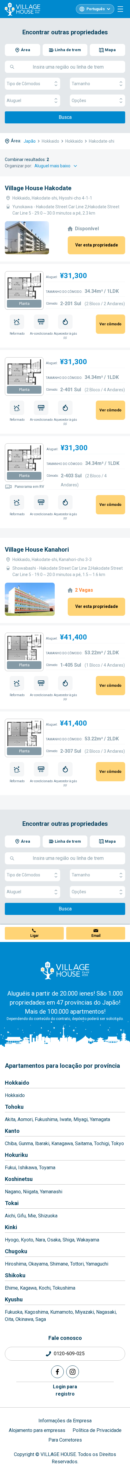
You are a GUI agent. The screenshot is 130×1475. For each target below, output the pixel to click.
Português (95, 9)
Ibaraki (42, 1143)
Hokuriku (16, 1155)
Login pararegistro (65, 1390)
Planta (24, 304)
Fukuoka (13, 1312)
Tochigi (101, 1143)
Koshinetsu (19, 1179)
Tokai (12, 1203)
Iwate (65, 1119)
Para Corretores (65, 1440)
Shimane (59, 1264)
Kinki (11, 1227)
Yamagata (100, 1119)
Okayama (38, 1264)
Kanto (12, 1131)
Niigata (30, 1192)
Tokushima (64, 1288)
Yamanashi (51, 1192)
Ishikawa (27, 1167)
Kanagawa (62, 1143)
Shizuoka (47, 1216)
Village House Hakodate (38, 188)
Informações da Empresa (65, 1421)
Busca (65, 117)
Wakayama (87, 1240)
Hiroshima (15, 1264)
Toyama (47, 1167)
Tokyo (117, 1143)
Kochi (44, 1288)
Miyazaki (84, 1312)
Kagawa (28, 1288)
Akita (10, 1119)
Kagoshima (36, 1312)
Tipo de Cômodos (23, 83)
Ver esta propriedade (96, 245)
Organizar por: (18, 165)
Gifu (21, 1216)
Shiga (68, 1240)
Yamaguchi (97, 1264)
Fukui (10, 1167)
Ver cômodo (110, 324)
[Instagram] (72, 1371)
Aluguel (14, 100)
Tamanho (81, 83)
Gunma (26, 1143)
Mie (32, 1216)
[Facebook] (57, 1371)
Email (95, 936)
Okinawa (24, 1319)
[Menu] (120, 9)
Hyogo (12, 1240)
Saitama (83, 1143)
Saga (40, 1319)
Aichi (10, 1216)
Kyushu (14, 1299)
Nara (40, 1240)
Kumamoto (61, 1312)
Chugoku (16, 1251)
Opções (79, 100)
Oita (9, 1319)
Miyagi (80, 1119)
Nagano (13, 1192)
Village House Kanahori (37, 549)
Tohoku (14, 1107)
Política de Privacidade (97, 1430)
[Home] (65, 970)
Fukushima (46, 1119)
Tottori (77, 1264)
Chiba (11, 1143)
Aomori (25, 1119)
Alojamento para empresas (37, 1430)
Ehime (11, 1288)
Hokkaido (17, 1083)
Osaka (53, 1240)
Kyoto (27, 1240)
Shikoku (15, 1275)
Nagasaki (106, 1312)
